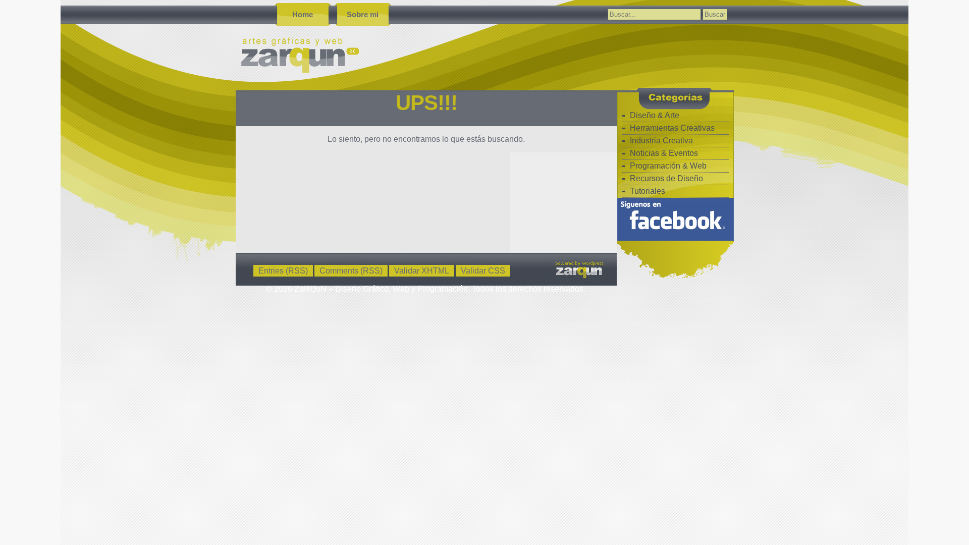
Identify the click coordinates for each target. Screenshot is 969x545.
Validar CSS (483, 270)
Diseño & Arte (654, 115)
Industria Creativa (661, 140)
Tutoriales (647, 191)
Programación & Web (668, 165)
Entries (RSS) (283, 270)
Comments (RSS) (351, 270)
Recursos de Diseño (666, 178)
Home (302, 14)
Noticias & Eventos (664, 153)
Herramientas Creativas (672, 128)
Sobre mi (363, 14)
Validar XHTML (421, 270)
